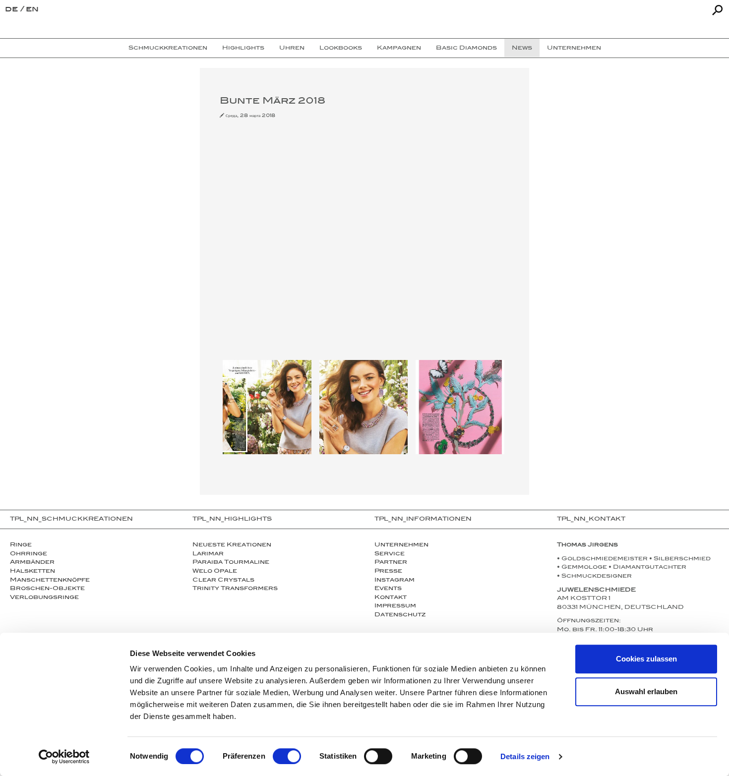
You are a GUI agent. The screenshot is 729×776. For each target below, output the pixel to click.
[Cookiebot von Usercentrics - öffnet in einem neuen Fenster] (64, 756)
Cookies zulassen (646, 659)
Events (388, 589)
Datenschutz (399, 615)
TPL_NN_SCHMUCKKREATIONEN (71, 519)
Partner (390, 562)
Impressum (395, 606)
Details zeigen (524, 756)
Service (389, 554)
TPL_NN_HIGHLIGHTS (232, 519)
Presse (388, 571)
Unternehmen (401, 545)
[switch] (287, 756)
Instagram (394, 580)
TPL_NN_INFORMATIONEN (423, 519)
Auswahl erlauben (646, 691)
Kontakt (390, 598)
